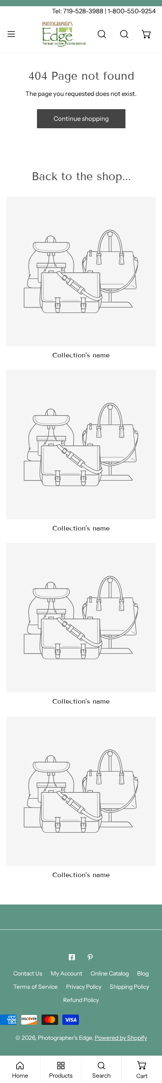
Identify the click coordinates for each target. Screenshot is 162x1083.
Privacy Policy (83, 986)
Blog (143, 973)
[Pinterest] (90, 957)
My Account (66, 973)
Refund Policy (81, 1000)
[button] (146, 34)
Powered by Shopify (121, 1037)
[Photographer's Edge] (64, 34)
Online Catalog (110, 973)
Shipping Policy (129, 986)
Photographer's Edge (65, 1037)
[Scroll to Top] (147, 1039)
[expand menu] (11, 34)
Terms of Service (35, 986)
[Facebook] (72, 957)
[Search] (102, 34)
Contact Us (27, 973)
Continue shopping (81, 118)
